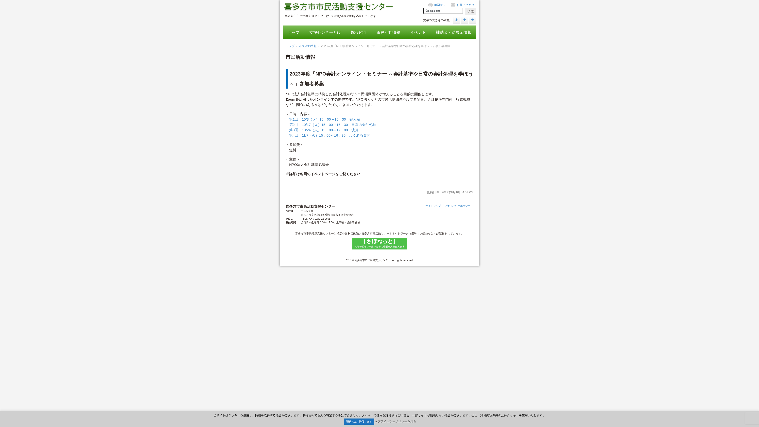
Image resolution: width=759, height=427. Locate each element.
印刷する (440, 5)
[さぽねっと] (379, 243)
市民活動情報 (388, 32)
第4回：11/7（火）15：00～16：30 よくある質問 (329, 135)
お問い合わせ (465, 5)
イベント (418, 32)
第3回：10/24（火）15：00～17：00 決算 (324, 130)
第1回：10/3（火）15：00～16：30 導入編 (324, 119)
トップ (293, 32)
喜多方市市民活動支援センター (339, 7)
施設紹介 (359, 32)
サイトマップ (433, 205)
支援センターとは (325, 32)
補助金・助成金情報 (453, 32)
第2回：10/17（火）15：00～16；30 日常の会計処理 (332, 125)
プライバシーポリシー (457, 205)
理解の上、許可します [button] (359, 421)
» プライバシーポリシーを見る (395, 421)
